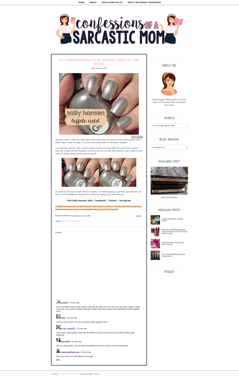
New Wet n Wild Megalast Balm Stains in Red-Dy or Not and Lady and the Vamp (174, 232)
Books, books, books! (169, 197)
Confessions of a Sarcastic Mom (68, 374)
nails (63, 221)
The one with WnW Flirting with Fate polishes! (173, 255)
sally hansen (74, 221)
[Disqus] (99, 265)
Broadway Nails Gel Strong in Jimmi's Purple (173, 243)
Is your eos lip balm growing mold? (172, 220)
